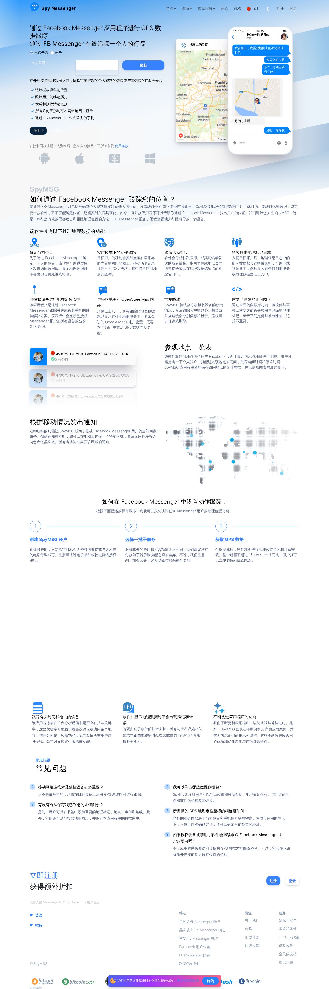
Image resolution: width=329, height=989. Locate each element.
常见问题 (286, 962)
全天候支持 (288, 953)
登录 (292, 880)
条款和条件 (288, 928)
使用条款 (121, 146)
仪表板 (56, 130)
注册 (37, 130)
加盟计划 (252, 937)
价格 (248, 928)
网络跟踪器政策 (188, 980)
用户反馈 (252, 945)
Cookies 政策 (289, 937)
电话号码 (41, 53)
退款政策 (286, 945)
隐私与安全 (288, 920)
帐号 (58, 53)
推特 (38, 925)
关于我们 (252, 920)
